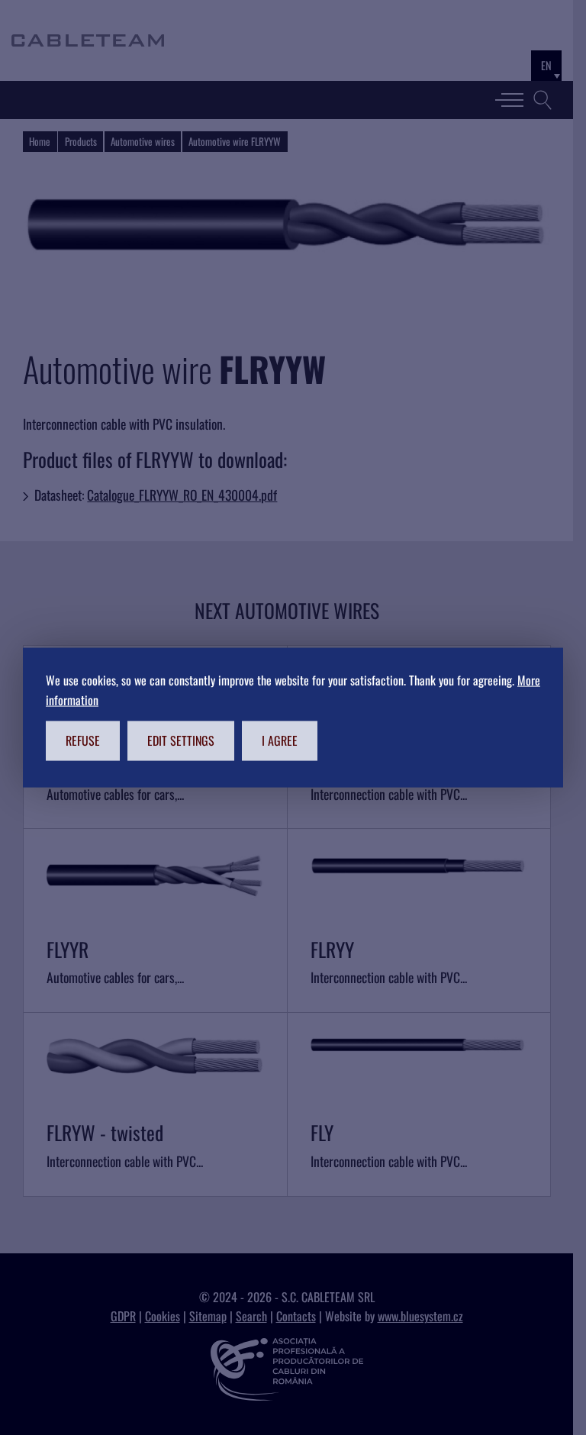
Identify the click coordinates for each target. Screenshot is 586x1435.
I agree (280, 740)
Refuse (83, 740)
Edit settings (180, 740)
